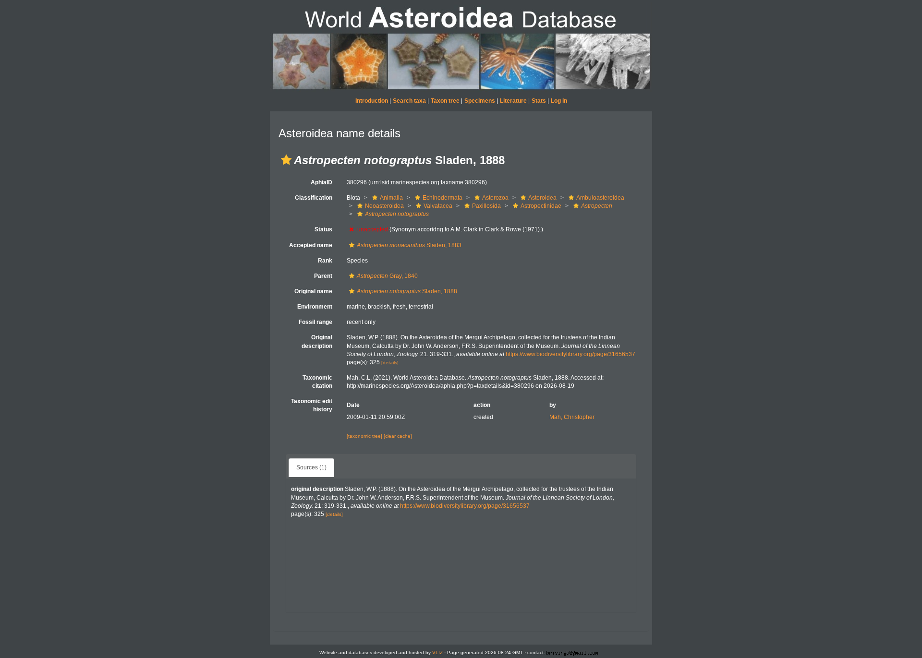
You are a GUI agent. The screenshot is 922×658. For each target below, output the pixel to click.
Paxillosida (486, 206)
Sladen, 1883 (409, 245)
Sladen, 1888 (407, 291)
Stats (539, 100)
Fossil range (315, 322)
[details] (390, 362)
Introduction (371, 100)
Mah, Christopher (571, 417)
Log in (559, 100)
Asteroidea (542, 197)
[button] (286, 160)
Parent (323, 276)
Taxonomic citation (317, 381)
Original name (313, 291)
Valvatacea (438, 206)
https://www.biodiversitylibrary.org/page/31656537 (570, 354)
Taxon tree (445, 100)
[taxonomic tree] (365, 436)
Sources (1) (311, 467)
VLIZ (437, 652)
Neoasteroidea (384, 206)
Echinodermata (442, 197)
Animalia (391, 197)
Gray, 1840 (387, 276)
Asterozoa (495, 197)
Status (323, 229)
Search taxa (409, 100)
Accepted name (310, 245)
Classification (313, 197)
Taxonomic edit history (311, 405)
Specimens (479, 100)
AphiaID (321, 182)
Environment (314, 306)
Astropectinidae (541, 206)
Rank (325, 260)
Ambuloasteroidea (600, 197)
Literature (513, 100)
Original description (317, 341)
